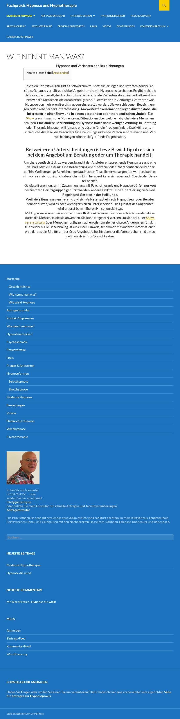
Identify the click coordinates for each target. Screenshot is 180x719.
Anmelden (14, 630)
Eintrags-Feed (16, 638)
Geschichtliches (19, 286)
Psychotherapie (41, 26)
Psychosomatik (141, 15)
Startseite (13, 278)
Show (30, 118)
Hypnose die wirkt (19, 573)
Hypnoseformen (81, 15)
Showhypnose (18, 389)
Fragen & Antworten (71, 26)
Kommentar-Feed (19, 646)
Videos (107, 26)
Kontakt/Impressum (153, 26)
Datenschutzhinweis (20, 36)
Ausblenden (60, 72)
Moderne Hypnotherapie (23, 565)
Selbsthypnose (18, 381)
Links (93, 26)
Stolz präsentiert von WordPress (25, 713)
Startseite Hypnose (19, 15)
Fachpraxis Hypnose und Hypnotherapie (42, 5)
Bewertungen (126, 26)
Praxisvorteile (16, 26)
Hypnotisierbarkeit (113, 15)
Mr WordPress (17, 601)
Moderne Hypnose (19, 397)
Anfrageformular (53, 15)
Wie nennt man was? (23, 294)
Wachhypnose (16, 429)
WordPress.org (17, 654)
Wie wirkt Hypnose (22, 302)
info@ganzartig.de (19, 502)
